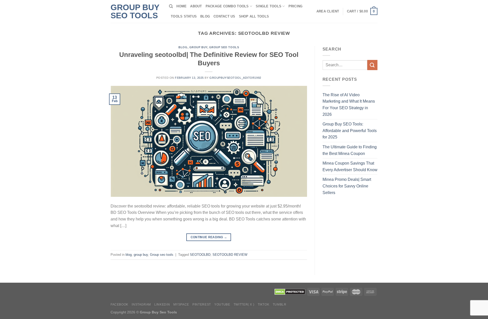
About (196, 6)
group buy (198, 47)
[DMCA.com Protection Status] (289, 291)
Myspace (181, 304)
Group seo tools (224, 47)
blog (182, 47)
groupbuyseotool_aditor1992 (235, 77)
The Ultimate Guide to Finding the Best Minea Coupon (350, 150)
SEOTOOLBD (200, 255)
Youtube (222, 304)
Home (181, 6)
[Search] (171, 6)
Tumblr (279, 304)
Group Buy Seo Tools (135, 11)
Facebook (119, 304)
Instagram (141, 304)
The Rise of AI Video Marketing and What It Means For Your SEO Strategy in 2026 (349, 105)
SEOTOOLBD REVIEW (229, 255)
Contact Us (224, 16)
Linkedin (162, 304)
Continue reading (209, 237)
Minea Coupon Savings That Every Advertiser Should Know (350, 166)
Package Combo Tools (227, 6)
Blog (205, 16)
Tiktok (263, 304)
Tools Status (184, 16)
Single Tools (268, 6)
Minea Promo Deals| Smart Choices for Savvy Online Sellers (347, 186)
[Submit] (372, 65)
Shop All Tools (254, 16)
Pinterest (201, 304)
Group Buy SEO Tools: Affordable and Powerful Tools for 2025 (350, 130)
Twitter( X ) (244, 304)
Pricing (295, 6)
